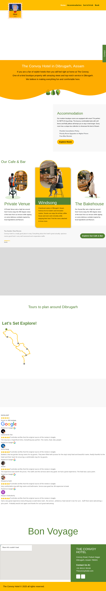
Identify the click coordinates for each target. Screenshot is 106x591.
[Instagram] (83, 576)
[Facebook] (78, 576)
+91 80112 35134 (83, 568)
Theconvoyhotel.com (84, 571)
